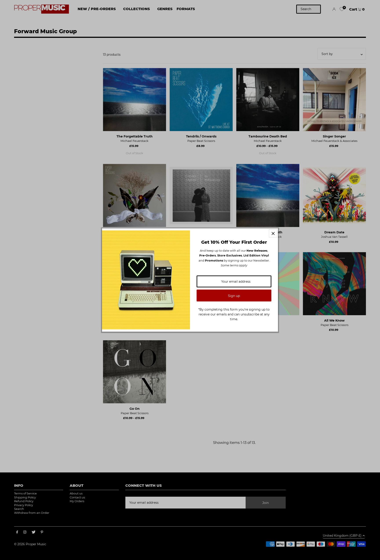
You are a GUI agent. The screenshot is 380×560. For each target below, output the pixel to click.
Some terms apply (234, 265)
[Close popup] (273, 233)
